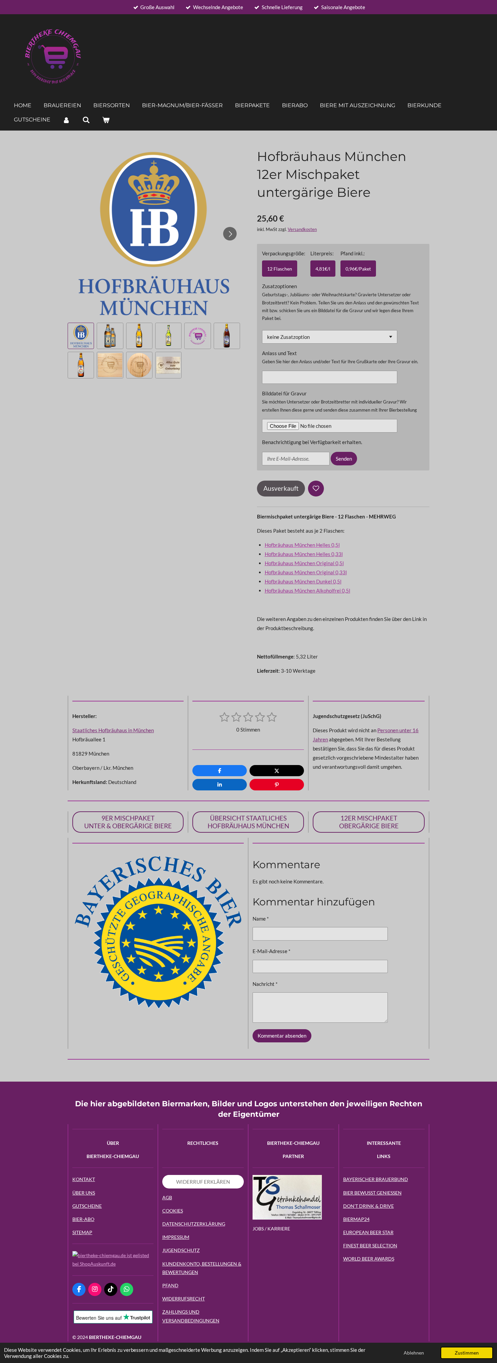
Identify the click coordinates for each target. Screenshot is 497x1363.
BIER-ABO (83, 1219)
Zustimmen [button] (467, 1353)
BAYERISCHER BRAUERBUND (375, 1179)
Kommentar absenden (282, 1036)
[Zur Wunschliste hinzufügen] (316, 488)
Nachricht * (265, 984)
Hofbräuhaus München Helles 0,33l (304, 554)
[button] (81, 336)
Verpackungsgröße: (283, 253)
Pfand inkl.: (352, 253)
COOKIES (172, 1211)
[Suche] (86, 120)
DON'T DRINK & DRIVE (368, 1206)
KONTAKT (83, 1179)
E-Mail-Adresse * (271, 951)
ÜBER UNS (83, 1193)
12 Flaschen (279, 269)
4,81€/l (322, 269)
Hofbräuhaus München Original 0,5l (304, 563)
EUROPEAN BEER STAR (368, 1232)
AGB (167, 1197)
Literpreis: (322, 253)
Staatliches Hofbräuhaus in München (113, 730)
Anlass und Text (279, 353)
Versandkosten (302, 229)
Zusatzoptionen (279, 286)
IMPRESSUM (175, 1237)
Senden (344, 459)
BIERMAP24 (356, 1219)
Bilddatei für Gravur (284, 393)
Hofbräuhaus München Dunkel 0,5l (303, 581)
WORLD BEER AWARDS (368, 1259)
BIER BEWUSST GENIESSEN (372, 1193)
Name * (261, 919)
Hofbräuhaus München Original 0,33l (306, 572)
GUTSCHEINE (87, 1206)
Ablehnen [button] (414, 1353)
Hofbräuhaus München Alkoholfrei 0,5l (307, 590)
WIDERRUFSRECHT (183, 1298)
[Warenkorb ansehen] (106, 120)
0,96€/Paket (358, 269)
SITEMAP (82, 1232)
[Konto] (66, 120)
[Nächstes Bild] (230, 233)
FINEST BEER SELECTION (370, 1245)
